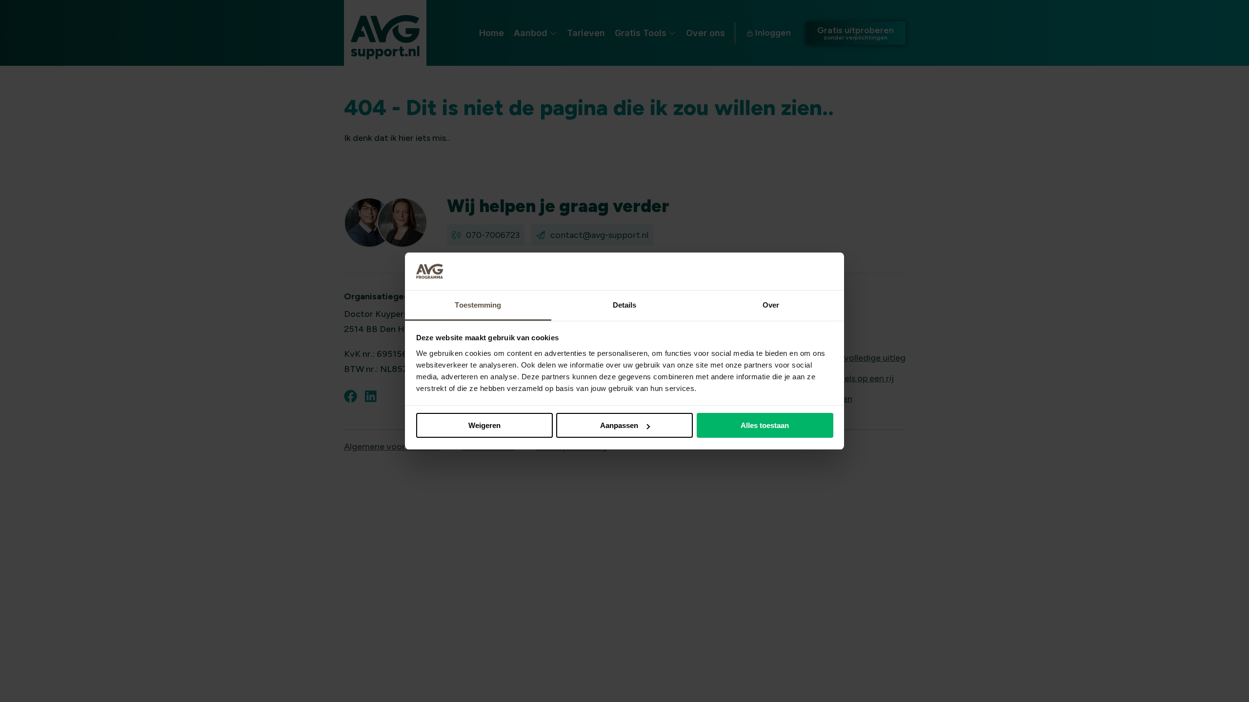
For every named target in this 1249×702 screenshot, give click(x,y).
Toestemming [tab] (478, 305)
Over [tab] (771, 305)
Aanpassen (619, 425)
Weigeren (484, 425)
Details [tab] (625, 305)
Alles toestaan (765, 425)
